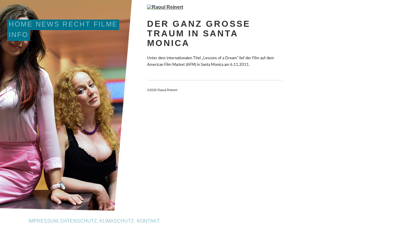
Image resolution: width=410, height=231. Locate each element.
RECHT (76, 24)
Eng (22, 221)
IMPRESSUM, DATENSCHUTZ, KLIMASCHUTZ (81, 220)
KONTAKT (148, 220)
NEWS (48, 24)
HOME (21, 24)
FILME (106, 24)
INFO (19, 34)
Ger (11, 221)
